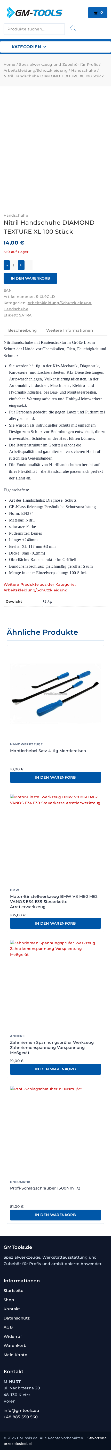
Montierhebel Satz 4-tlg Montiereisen (48, 750)
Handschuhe (16, 215)
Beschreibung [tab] (22, 330)
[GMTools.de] (44, 12)
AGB (8, 1327)
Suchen (73, 28)
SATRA (25, 315)
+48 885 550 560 (21, 1416)
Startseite (13, 1290)
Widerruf (13, 1336)
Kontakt (12, 1308)
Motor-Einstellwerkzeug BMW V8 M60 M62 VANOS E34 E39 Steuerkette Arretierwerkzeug (54, 901)
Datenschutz (17, 1318)
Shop (9, 1299)
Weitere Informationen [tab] (69, 330)
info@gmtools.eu (21, 1410)
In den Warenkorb (30, 278)
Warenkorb (15, 1345)
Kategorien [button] (26, 46)
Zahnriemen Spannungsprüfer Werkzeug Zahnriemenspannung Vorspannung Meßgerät (52, 1047)
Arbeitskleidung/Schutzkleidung (60, 302)
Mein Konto (15, 1354)
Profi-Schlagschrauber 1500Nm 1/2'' (46, 1188)
